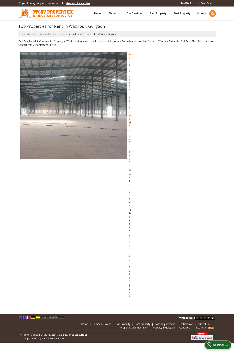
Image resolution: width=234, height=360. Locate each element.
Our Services (134, 13)
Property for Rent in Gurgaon (53, 34)
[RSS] (211, 327)
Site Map (201, 327)
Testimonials (186, 324)
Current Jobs (205, 324)
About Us (114, 13)
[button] (78, 3)
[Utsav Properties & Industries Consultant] (46, 13)
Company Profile (102, 324)
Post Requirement (165, 324)
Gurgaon (32, 34)
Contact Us (185, 327)
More (200, 13)
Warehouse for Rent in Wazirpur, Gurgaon (130, 108)
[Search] (212, 13)
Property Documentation (134, 327)
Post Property (182, 13)
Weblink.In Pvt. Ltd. (56, 338)
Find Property (158, 13)
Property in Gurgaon (163, 327)
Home (97, 13)
